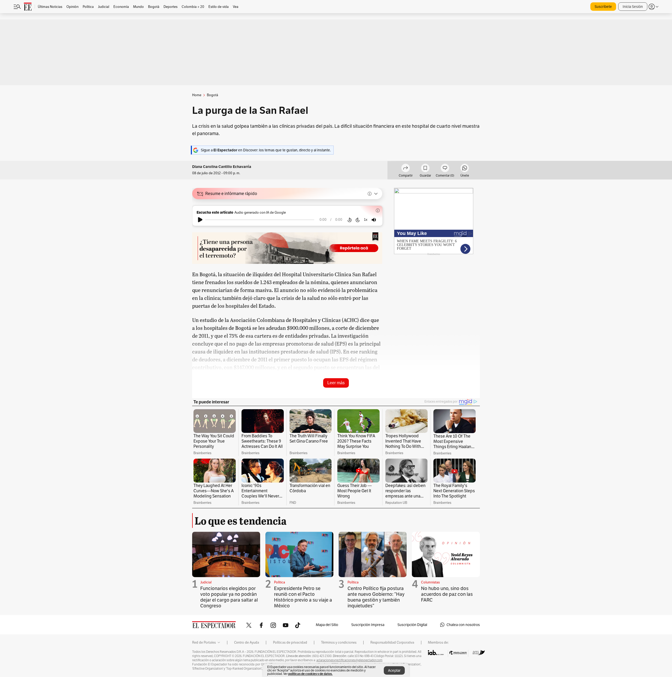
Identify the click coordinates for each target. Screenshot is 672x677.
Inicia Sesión (633, 6)
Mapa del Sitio (327, 624)
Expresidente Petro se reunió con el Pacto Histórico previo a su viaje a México (303, 597)
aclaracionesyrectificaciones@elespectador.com (349, 660)
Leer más (336, 383)
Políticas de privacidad (290, 642)
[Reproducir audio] (200, 220)
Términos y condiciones (338, 642)
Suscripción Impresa (367, 624)
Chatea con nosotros (463, 624)
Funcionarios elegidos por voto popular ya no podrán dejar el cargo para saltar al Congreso (229, 597)
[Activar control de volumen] (374, 220)
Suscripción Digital (412, 624)
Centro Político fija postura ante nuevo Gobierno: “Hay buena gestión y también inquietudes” (376, 597)
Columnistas (430, 582)
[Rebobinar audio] (349, 219)
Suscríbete (603, 6)
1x (366, 220)
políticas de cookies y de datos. (310, 674)
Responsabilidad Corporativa (392, 642)
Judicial (206, 582)
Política (279, 582)
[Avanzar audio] (358, 219)
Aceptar (394, 670)
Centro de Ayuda (246, 642)
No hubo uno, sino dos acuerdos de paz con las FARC (447, 594)
